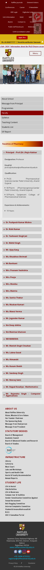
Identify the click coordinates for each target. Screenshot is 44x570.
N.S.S (7, 512)
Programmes (7, 108)
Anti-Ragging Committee (15, 503)
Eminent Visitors (32, 2)
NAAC (22, 17)
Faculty (5, 113)
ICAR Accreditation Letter (21, 32)
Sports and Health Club (14, 472)
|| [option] (21, 42)
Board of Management (14, 435)
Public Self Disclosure (16, 27)
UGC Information (9, 17)
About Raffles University (15, 412)
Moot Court (9, 467)
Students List (7, 127)
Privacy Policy (13, 563)
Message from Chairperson (16, 424)
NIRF (31, 17)
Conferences (10, 7)
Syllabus (5, 117)
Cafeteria (9, 464)
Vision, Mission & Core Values (17, 415)
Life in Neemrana (12, 492)
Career (22, 7)
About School (7, 99)
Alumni (10, 22)
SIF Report (6, 131)
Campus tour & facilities (15, 495)
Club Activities (11, 489)
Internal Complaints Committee (17, 506)
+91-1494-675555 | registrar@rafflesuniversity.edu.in (22, 557)
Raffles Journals (17, 2)
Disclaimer (31, 563)
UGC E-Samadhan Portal (14, 515)
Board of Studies (12, 444)
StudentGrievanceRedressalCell (17, 509)
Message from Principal (12, 103)
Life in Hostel (10, 486)
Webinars (32, 27)
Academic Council (12, 438)
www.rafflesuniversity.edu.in (22, 547)
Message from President (15, 427)
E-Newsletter (34, 7)
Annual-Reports (11, 478)
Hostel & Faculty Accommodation (18, 475)
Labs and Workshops (13, 469)
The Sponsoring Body (13, 421)
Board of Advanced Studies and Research (21, 441)
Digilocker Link (28, 12)
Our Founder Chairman (14, 418)
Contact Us (21, 22)
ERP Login (14, 12)
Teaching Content (10, 122)
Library (8, 461)
